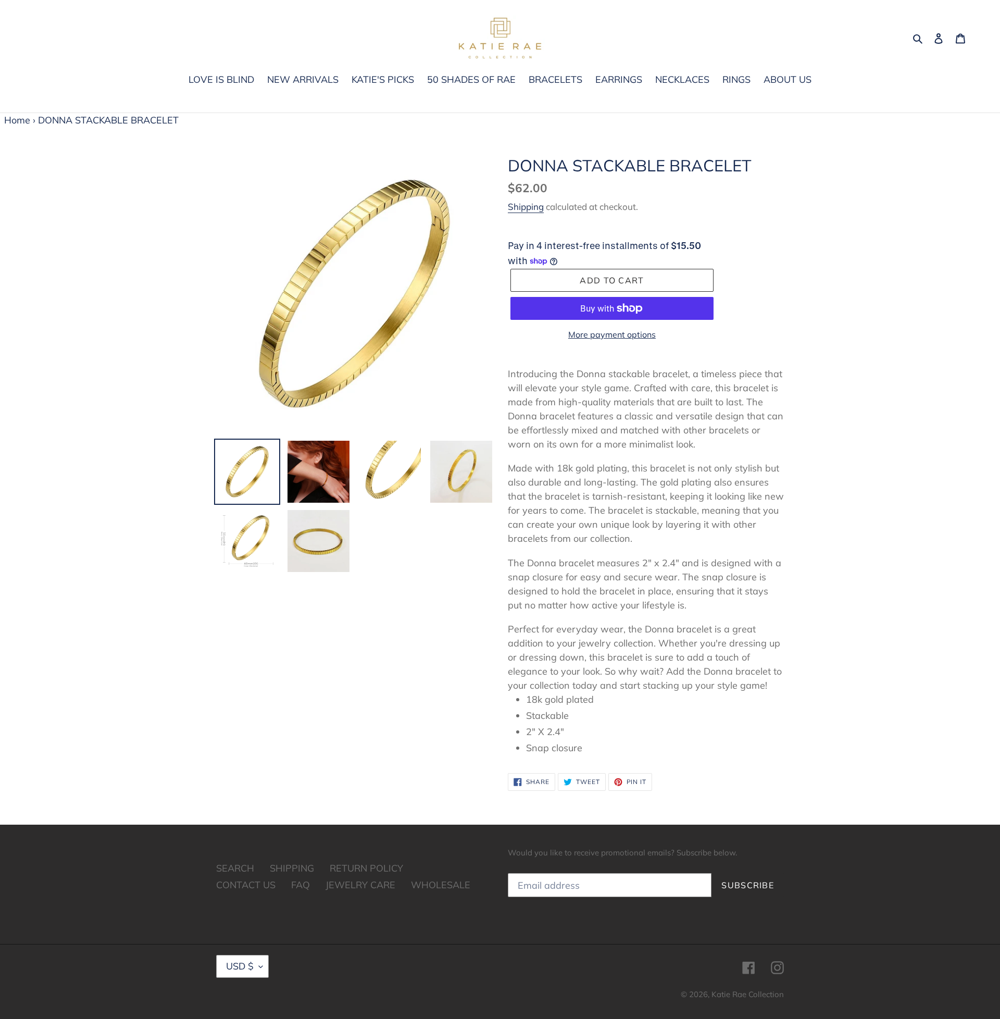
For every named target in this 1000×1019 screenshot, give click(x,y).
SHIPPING (292, 868)
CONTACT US (246, 885)
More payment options (612, 334)
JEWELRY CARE (360, 885)
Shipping (526, 206)
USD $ (240, 966)
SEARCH (235, 868)
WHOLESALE (440, 885)
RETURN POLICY (366, 868)
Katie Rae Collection (747, 994)
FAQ (300, 885)
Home (17, 120)
